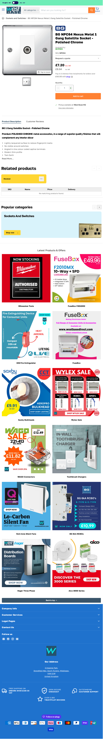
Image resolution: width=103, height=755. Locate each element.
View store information (66, 108)
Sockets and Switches (16, 18)
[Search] (91, 10)
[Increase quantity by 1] (71, 88)
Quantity (58, 83)
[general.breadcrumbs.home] (4, 18)
